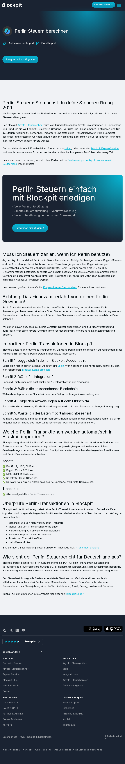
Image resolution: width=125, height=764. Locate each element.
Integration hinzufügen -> (20, 59)
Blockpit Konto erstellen (36, 369)
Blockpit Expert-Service (105, 148)
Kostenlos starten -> (103, 4)
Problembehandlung (87, 547)
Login (61, 365)
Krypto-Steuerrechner (31, 125)
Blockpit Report (75, 593)
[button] (119, 5)
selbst (67, 148)
